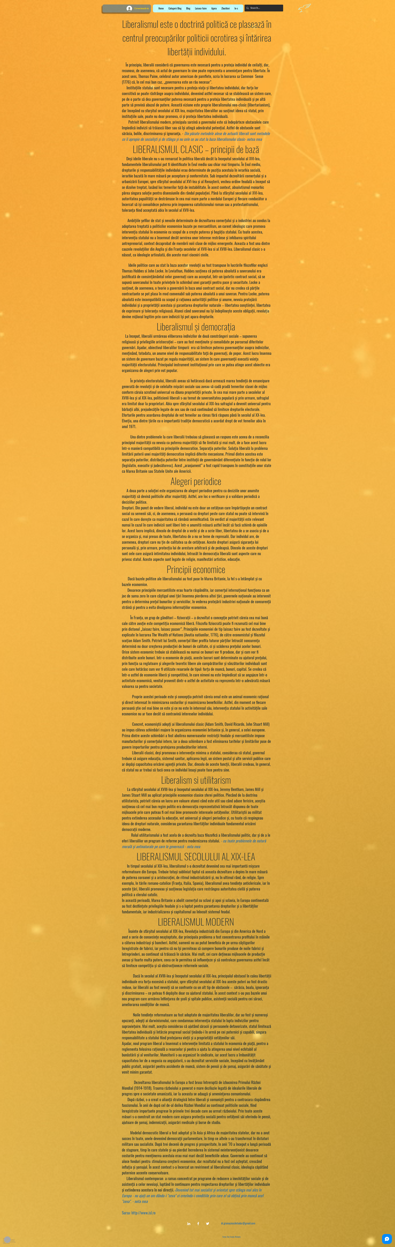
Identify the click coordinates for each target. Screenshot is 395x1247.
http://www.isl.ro (143, 1212)
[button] (201, 8)
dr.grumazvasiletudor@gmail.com (238, 1223)
